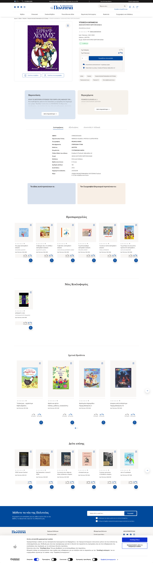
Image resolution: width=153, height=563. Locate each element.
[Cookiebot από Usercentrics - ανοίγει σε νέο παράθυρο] (15, 559)
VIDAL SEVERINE (104, 250)
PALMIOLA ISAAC (84, 28)
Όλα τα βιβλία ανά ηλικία (108, 80)
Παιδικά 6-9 (96, 80)
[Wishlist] (130, 7)
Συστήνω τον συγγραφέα (55, 75)
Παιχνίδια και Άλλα (68, 14)
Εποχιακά (35, 14)
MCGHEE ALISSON (20, 250)
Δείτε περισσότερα (50, 114)
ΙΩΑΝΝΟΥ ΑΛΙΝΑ (41, 250)
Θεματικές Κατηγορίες (88, 14)
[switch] (53, 559)
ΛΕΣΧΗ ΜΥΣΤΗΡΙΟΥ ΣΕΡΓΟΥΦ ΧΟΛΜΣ (93, 40)
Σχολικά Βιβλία (50, 14)
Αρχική (16, 18)
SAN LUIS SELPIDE (126, 250)
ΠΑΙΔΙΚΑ (24, 18)
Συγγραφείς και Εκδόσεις (124, 14)
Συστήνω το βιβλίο (33, 75)
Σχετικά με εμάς (51, 534)
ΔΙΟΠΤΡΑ (86, 37)
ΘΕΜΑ (20, 18)
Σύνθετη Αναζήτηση (121, 9)
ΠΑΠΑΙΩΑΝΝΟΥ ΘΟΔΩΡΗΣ (22, 315)
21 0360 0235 (28, 1)
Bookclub (106, 14)
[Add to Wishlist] (67, 25)
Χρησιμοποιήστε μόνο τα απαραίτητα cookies (134, 545)
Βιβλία (22, 14)
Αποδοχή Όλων (135, 539)
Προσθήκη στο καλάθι (105, 58)
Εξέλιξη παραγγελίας (133, 1)
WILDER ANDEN (82, 250)
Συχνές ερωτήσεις (99, 534)
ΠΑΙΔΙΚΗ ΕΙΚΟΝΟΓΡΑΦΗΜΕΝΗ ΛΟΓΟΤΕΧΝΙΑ (37, 18)
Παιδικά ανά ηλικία (84, 80)
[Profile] (133, 7)
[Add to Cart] (30, 260)
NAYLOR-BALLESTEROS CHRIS (65, 250)
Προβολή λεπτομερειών (108, 559)
